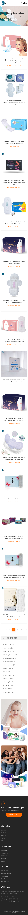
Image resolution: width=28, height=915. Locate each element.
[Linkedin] (13, 909)
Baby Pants (8, 648)
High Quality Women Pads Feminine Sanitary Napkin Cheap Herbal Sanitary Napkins (14, 576)
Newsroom (4, 835)
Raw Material (9, 692)
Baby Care (4, 850)
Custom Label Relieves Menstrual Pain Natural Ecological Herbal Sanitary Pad (14, 498)
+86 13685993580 (13, 899)
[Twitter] (14, 909)
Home (3, 17)
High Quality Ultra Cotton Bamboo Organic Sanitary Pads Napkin (14, 262)
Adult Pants (9, 678)
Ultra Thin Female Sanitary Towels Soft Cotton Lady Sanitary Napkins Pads (14, 537)
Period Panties (9, 661)
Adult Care (4, 856)
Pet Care (3, 858)
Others (3, 861)
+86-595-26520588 (10, 897)
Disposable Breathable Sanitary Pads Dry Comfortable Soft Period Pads (14, 301)
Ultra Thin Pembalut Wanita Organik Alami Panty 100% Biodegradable (14, 615)
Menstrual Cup (9, 665)
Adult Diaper (9, 675)
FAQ (2, 841)
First (6, 630)
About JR (3, 832)
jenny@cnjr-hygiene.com (13, 901)
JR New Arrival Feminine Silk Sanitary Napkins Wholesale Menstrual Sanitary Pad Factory (14, 102)
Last (25, 630)
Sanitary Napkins (6, 18)
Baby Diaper (9, 644)
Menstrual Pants (10, 658)
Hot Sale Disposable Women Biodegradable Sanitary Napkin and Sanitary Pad (14, 458)
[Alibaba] (12, 909)
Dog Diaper (8, 685)
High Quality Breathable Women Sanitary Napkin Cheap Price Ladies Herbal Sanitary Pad (14, 182)
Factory (3, 838)
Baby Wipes (9, 651)
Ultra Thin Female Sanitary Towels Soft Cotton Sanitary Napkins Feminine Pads (14, 419)
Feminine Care (18, 17)
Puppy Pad (8, 688)
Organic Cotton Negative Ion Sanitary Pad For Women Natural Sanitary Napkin (14, 222)
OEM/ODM (4, 830)
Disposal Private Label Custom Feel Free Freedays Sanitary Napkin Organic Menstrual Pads (14, 60)
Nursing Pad (9, 682)
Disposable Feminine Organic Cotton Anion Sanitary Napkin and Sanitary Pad (14, 380)
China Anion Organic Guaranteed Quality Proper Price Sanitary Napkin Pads (14, 142)
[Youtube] (15, 909)
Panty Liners (9, 668)
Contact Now (14, 815)
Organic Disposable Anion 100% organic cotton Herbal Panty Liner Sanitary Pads (14, 340)
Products (9, 17)
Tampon (8, 672)
